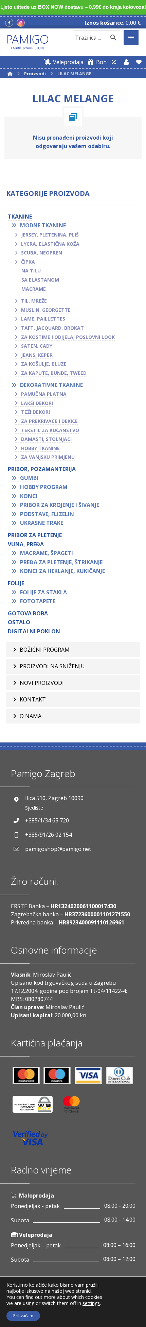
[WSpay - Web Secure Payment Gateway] (36, 1107)
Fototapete (37, 601)
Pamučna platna (44, 394)
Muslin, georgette (46, 310)
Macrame (33, 289)
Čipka (28, 262)
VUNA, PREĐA (26, 544)
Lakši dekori (37, 403)
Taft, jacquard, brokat (52, 328)
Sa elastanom (40, 280)
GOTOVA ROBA (28, 613)
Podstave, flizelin (47, 514)
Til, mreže (34, 301)
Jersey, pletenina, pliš (50, 234)
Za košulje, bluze (44, 364)
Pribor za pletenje (35, 535)
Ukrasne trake (41, 523)
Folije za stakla (43, 592)
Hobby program (44, 487)
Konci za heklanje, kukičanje (62, 571)
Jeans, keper (37, 355)
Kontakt (33, 699)
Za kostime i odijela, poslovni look (68, 337)
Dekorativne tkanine (51, 385)
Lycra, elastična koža (50, 244)
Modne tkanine (43, 225)
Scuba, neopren (41, 252)
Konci (29, 496)
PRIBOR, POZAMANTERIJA (42, 469)
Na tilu (31, 270)
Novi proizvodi (42, 683)
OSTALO (19, 622)
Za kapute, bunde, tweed (54, 373)
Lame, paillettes (43, 318)
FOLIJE (16, 583)
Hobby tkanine (40, 448)
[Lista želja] (138, 62)
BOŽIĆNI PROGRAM (45, 649)
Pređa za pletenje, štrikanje (61, 562)
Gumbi (29, 478)
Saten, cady (36, 346)
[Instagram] (21, 23)
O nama (30, 716)
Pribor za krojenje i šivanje (59, 505)
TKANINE (20, 216)
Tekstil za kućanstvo (50, 430)
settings (91, 1303)
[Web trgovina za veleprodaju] (113, 62)
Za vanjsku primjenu (48, 457)
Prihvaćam (23, 1316)
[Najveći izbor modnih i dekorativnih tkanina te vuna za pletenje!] (27, 42)
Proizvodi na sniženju (52, 666)
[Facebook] (9, 23)
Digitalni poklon (34, 631)
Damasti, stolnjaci (46, 439)
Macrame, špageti (46, 553)
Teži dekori (35, 412)
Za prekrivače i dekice (49, 421)
